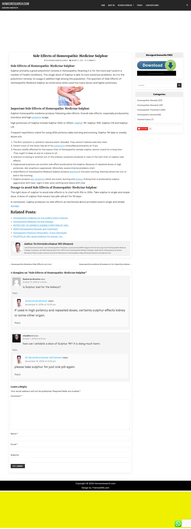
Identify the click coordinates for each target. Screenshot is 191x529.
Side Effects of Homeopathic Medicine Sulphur (70, 56)
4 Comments (91, 60)
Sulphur (78, 123)
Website (15, 455)
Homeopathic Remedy (147, 100)
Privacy (140, 5)
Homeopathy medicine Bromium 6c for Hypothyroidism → (105, 264)
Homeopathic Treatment (148, 110)
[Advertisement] (95, 30)
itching (79, 179)
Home (103, 5)
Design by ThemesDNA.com (95, 487)
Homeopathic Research (148, 105)
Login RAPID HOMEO (152, 5)
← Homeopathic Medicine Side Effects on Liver (30, 264)
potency (36, 117)
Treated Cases (143, 119)
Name (14, 433)
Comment (16, 396)
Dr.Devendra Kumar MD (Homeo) (57, 60)
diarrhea (74, 171)
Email (14, 444)
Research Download (125, 5)
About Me (111, 5)
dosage (15, 206)
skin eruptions (37, 179)
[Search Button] (187, 5)
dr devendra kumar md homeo (43, 357)
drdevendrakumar (36, 300)
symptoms (59, 145)
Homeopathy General (147, 114)
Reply (14, 293)
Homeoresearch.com (15, 3)
